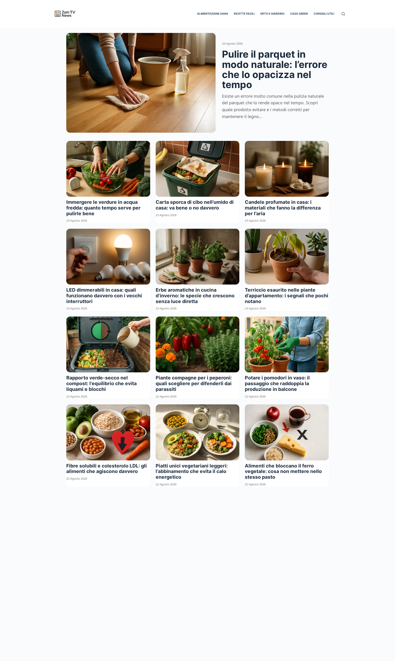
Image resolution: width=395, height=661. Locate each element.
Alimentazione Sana (212, 13)
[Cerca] (343, 14)
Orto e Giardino (272, 13)
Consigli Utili (324, 13)
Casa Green (299, 13)
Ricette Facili (244, 13)
